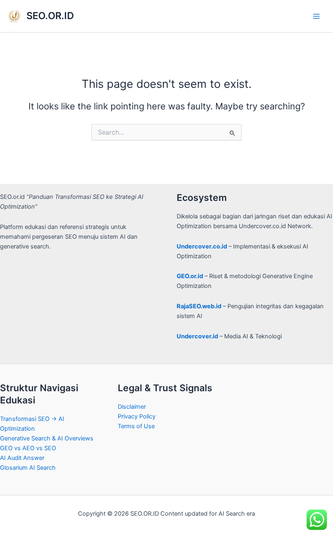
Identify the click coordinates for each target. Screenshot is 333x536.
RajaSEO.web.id (199, 306)
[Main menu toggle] (316, 16)
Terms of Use (136, 426)
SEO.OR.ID (50, 16)
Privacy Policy (137, 416)
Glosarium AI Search (28, 467)
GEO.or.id (190, 276)
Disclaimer (132, 406)
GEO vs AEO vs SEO (28, 448)
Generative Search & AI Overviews (46, 438)
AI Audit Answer (22, 458)
